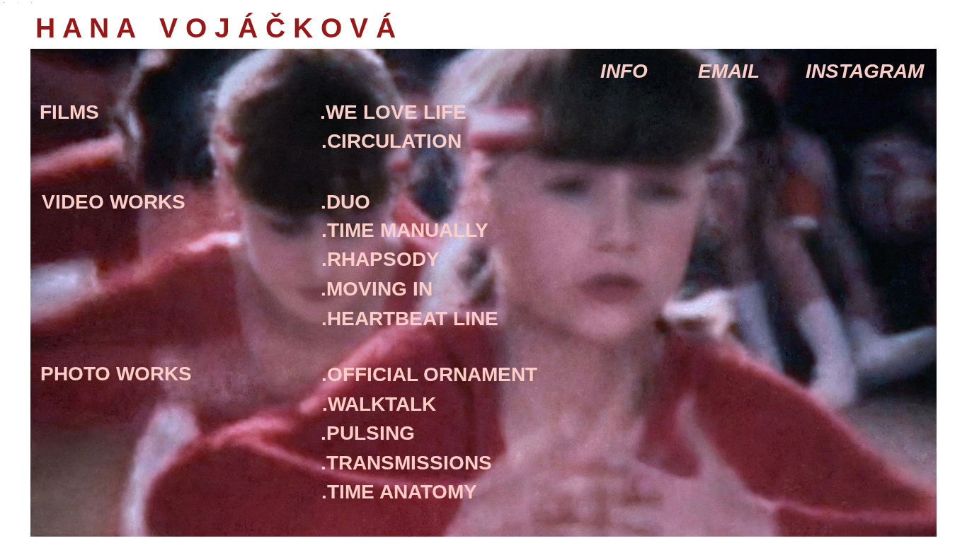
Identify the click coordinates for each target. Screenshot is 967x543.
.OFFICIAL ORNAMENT (429, 374)
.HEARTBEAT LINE (409, 318)
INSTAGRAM (865, 71)
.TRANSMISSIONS (406, 463)
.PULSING (368, 433)
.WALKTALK (379, 404)
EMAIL (729, 71)
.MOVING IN (377, 289)
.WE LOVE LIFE (393, 112)
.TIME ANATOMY (399, 492)
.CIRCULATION (391, 141)
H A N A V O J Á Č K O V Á (449, 28)
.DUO (345, 202)
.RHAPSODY (380, 259)
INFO (624, 71)
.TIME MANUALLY (404, 230)
